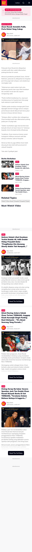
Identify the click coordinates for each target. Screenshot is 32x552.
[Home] (4, 3)
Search (23, 3)
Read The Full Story (16, 301)
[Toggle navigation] (29, 3)
